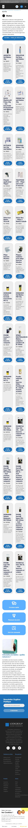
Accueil (4, 10)
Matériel (6, 786)
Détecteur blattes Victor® (7, 219)
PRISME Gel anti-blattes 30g (20, 100)
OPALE (17, 765)
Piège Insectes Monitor (6, 257)
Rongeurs (6, 784)
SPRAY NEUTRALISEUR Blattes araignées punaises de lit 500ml (21, 340)
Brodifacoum (7, 759)
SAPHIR (17, 767)
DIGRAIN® (18, 757)
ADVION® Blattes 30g (20, 146)
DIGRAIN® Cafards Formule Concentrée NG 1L (8, 297)
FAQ (16, 782)
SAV (16, 784)
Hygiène (6, 791)
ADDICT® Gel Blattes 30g (7, 57)
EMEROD (17, 770)
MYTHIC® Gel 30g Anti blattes (8, 147)
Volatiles (6, 787)
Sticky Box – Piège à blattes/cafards (21, 219)
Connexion (17, 6)
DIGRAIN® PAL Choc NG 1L (7, 378)
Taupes (5, 789)
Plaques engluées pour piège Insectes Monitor (20, 258)
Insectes (10, 10)
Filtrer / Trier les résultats (14, 37)
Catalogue (18, 787)
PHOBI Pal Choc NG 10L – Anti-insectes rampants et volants (20, 431)
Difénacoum (7, 757)
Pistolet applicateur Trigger (7, 182)
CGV (16, 786)
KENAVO (17, 774)
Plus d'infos (7, 81)
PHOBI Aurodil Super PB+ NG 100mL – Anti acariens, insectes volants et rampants (20, 521)
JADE (16, 769)
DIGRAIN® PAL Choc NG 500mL (7, 428)
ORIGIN (17, 761)
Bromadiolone (7, 761)
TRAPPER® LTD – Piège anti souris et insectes (20, 183)
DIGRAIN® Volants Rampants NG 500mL (7, 517)
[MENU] (25, 6)
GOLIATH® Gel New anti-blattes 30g (20, 58)
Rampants (17, 10)
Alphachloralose (8, 763)
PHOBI (17, 759)
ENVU (17, 772)
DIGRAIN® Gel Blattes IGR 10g (20, 295)
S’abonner (14, 710)
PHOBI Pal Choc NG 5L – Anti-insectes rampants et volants (20, 567)
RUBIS (17, 763)
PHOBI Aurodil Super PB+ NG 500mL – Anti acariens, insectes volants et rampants (7, 473)
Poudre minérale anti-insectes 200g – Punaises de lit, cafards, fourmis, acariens (20, 383)
